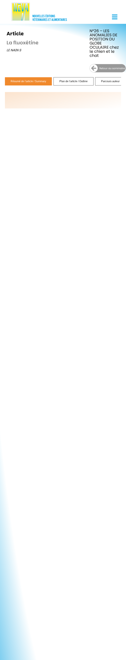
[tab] (28, 81)
